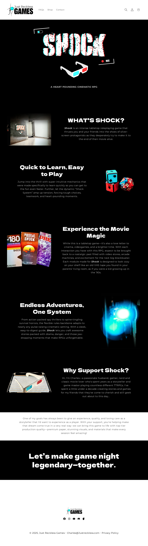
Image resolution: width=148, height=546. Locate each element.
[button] (126, 10)
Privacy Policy (110, 533)
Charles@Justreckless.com (83, 533)
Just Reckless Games (52, 533)
